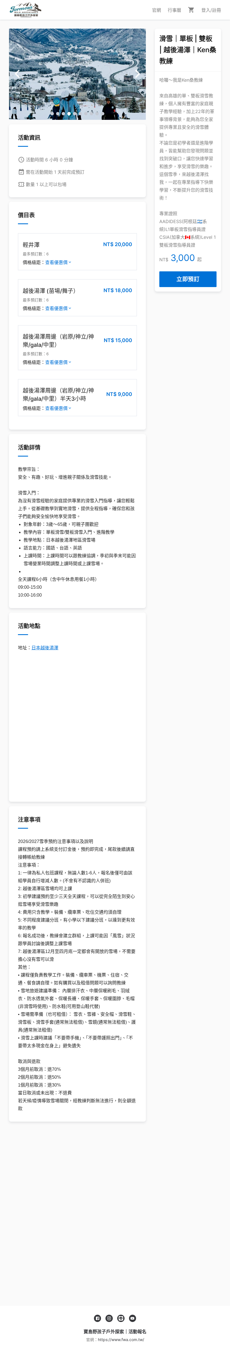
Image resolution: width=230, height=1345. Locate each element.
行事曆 (174, 10)
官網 (156, 10)
